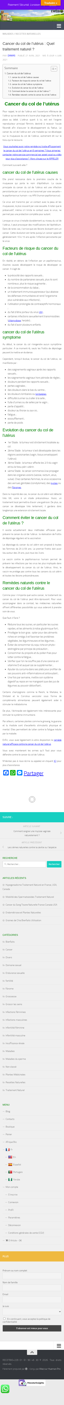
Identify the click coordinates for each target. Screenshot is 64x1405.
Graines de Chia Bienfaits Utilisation (23, 920)
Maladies (8, 33)
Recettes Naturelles (28, 33)
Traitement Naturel (15, 1090)
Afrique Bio (11, 1142)
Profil (10, 1210)
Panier (9, 1134)
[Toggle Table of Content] (52, 69)
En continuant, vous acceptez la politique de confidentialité (26, 1320)
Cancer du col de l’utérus (19, 73)
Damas (11, 55)
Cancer (9, 949)
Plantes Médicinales (15, 1074)
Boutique (10, 1126)
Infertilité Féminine (15, 1027)
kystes (54, 483)
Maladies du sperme (16, 1059)
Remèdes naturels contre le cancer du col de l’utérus (34, 95)
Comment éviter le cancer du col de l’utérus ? (31, 91)
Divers (9, 957)
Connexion (13, 1202)
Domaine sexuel (13, 965)
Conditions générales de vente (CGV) (26, 1232)
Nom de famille (10, 1282)
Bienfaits (10, 941)
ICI (55, 761)
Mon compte (12, 1187)
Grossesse (11, 996)
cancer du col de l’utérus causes (25, 77)
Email (5, 1294)
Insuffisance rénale (15, 1043)
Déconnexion (14, 1225)
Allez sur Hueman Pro (49, 1368)
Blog (8, 1111)
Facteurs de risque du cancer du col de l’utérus (31, 80)
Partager (34, 773)
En (14, 1157)
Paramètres (14, 1217)
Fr (12, 1149)
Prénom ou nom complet (15, 1270)
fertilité (9, 980)
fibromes (16, 487)
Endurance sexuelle (15, 973)
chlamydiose (14, 320)
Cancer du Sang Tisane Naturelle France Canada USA (31, 904)
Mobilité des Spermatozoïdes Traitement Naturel (30, 897)
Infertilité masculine (15, 1035)
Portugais (18, 1172)
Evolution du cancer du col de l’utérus (27, 88)
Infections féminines (16, 1012)
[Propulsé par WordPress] (26, 1369)
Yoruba (16, 1179)
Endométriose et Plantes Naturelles (23, 912)
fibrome (9, 988)
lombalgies (40, 394)
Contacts (10, 1119)
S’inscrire (12, 1194)
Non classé (11, 1066)
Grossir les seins (14, 1004)
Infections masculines (16, 1019)
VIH (40, 312)
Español (17, 1164)
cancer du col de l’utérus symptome (27, 84)
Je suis (6, 1306)
